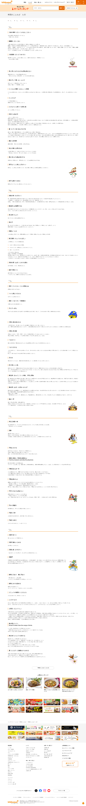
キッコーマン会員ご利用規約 (62, 797)
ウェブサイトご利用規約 (17, 797)
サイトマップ (70, 797)
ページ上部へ (83, 803)
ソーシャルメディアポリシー (50, 797)
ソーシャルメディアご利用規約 (38, 797)
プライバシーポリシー (27, 797)
